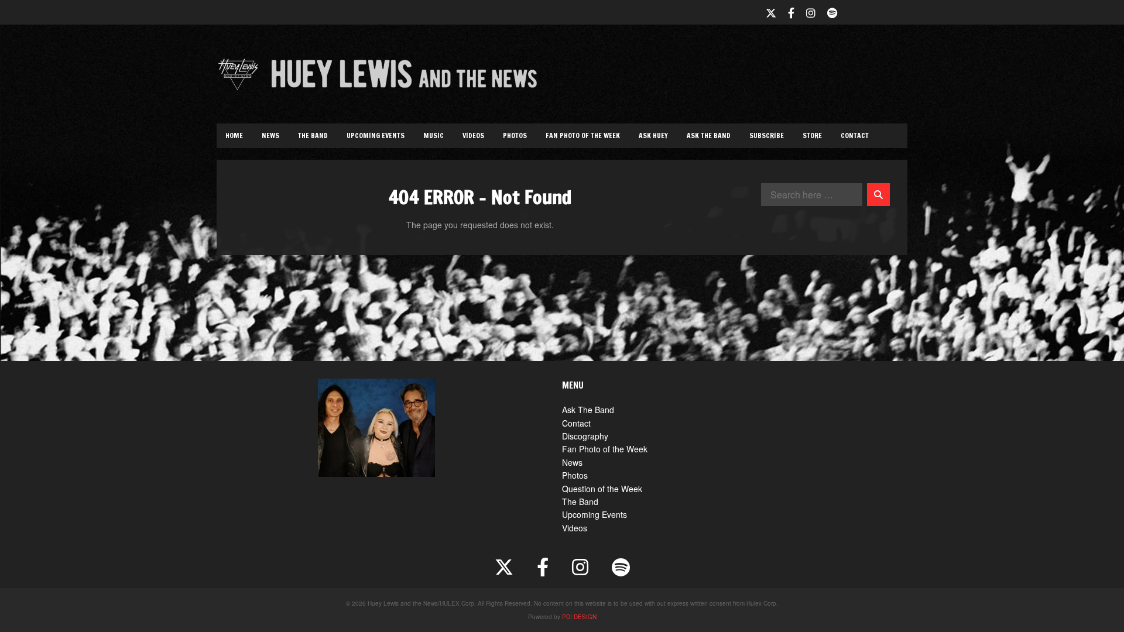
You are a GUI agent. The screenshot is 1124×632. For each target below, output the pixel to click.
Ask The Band (709, 135)
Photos (515, 135)
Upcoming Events (376, 135)
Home (234, 135)
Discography (585, 436)
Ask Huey (653, 135)
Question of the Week (602, 488)
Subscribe (766, 135)
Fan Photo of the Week (583, 135)
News (270, 135)
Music (433, 135)
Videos (473, 135)
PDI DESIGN (579, 617)
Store (812, 135)
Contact (855, 135)
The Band (313, 135)
